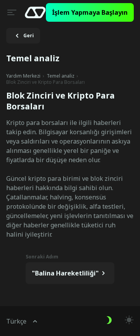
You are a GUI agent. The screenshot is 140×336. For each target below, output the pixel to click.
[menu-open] (11, 12)
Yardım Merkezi (23, 76)
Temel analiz (60, 76)
